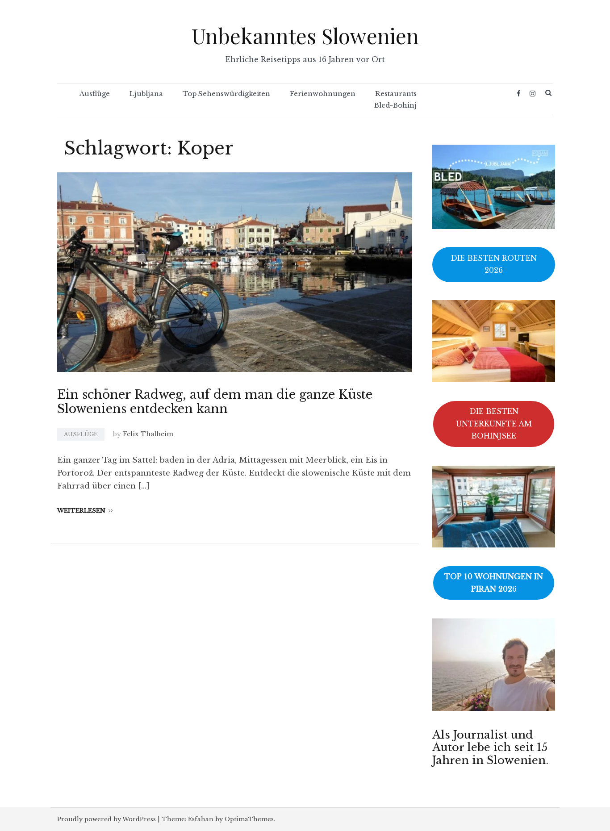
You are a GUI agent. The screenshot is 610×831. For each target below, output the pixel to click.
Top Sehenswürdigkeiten (226, 93)
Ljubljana (146, 93)
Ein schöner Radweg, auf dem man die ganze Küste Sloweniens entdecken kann (214, 401)
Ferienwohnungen (322, 93)
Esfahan (200, 819)
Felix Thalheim (148, 434)
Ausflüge (94, 93)
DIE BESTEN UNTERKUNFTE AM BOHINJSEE (494, 423)
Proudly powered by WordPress (106, 819)
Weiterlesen (81, 510)
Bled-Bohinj (395, 105)
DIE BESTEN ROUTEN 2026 (494, 264)
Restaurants (396, 93)
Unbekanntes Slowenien (305, 35)
